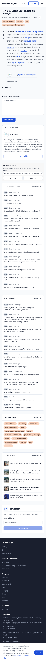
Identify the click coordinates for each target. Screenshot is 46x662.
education (8, 446)
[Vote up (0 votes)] (3, 31)
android (23, 442)
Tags (3, 587)
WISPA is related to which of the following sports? (21, 349)
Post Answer (8, 120)
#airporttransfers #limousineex (13, 25)
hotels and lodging (11, 442)
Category (5, 591)
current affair (34, 424)
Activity (4, 547)
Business (5, 600)
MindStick (5, 562)
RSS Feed (5, 609)
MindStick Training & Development (14, 566)
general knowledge (11, 427)
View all (36, 298)
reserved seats (30, 41)
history (23, 427)
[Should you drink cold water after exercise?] (6, 463)
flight (14, 62)
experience (22, 62)
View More (35, 186)
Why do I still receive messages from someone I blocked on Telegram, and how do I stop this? (21, 383)
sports (29, 431)
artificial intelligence (19, 438)
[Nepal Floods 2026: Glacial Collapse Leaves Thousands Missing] (6, 480)
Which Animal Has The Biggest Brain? (17, 392)
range (27, 37)
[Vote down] (3, 38)
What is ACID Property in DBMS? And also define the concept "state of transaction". (22, 330)
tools (17, 56)
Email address (9, 518)
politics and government (13, 435)
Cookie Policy (18, 655)
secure (24, 50)
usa (30, 442)
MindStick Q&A (9, 3)
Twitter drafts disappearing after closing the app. (21, 374)
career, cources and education (14, 431)
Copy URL (13, 178)
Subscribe (24, 528)
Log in (23, 3)
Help (3, 597)
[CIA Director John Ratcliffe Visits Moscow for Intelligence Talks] (6, 497)
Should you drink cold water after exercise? (25, 463)
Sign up (33, 3)
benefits (10, 47)
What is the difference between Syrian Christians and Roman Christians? (23, 340)
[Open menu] (42, 3)
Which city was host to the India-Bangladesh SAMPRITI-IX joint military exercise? (20, 309)
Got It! (38, 652)
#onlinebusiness (8, 21)
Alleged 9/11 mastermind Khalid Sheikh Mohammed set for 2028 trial (24, 488)
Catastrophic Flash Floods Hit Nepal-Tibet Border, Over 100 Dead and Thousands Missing (25, 472)
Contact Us (5, 581)
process (39, 31)
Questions (5, 550)
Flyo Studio (21, 75)
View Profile (23, 156)
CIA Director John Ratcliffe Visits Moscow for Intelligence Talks (26, 497)
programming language (32, 435)
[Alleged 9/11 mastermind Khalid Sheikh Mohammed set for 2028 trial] (6, 488)
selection (31, 31)
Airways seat (20, 31)
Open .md (33, 178)
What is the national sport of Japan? (16, 367)
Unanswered (6, 553)
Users (4, 594)
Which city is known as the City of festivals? (19, 400)
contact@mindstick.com (11, 641)
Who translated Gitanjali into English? (17, 408)
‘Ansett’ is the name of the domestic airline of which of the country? (23, 358)
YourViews (5, 569)
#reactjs (19, 21)
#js (27, 21)
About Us (5, 578)
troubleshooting (10, 424)
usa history (22, 424)
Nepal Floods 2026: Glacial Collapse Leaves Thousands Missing (25, 480)
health (7, 438)
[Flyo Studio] (10, 75)
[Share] (40, 17)
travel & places (31, 75)
